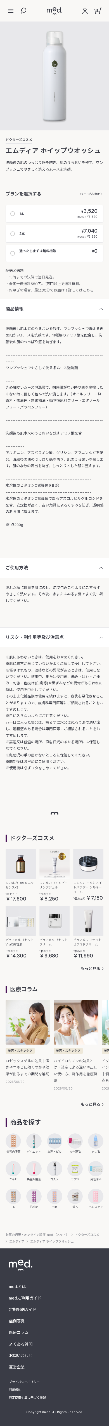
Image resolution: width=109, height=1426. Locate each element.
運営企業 (17, 1367)
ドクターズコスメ (19, 140)
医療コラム (19, 1332)
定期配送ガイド (22, 1309)
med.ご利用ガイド (25, 1298)
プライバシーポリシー (24, 1382)
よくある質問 (20, 1344)
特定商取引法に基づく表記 (27, 1397)
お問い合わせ (20, 1355)
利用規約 (15, 1390)
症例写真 (17, 1320)
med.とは (17, 1286)
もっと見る (90, 968)
